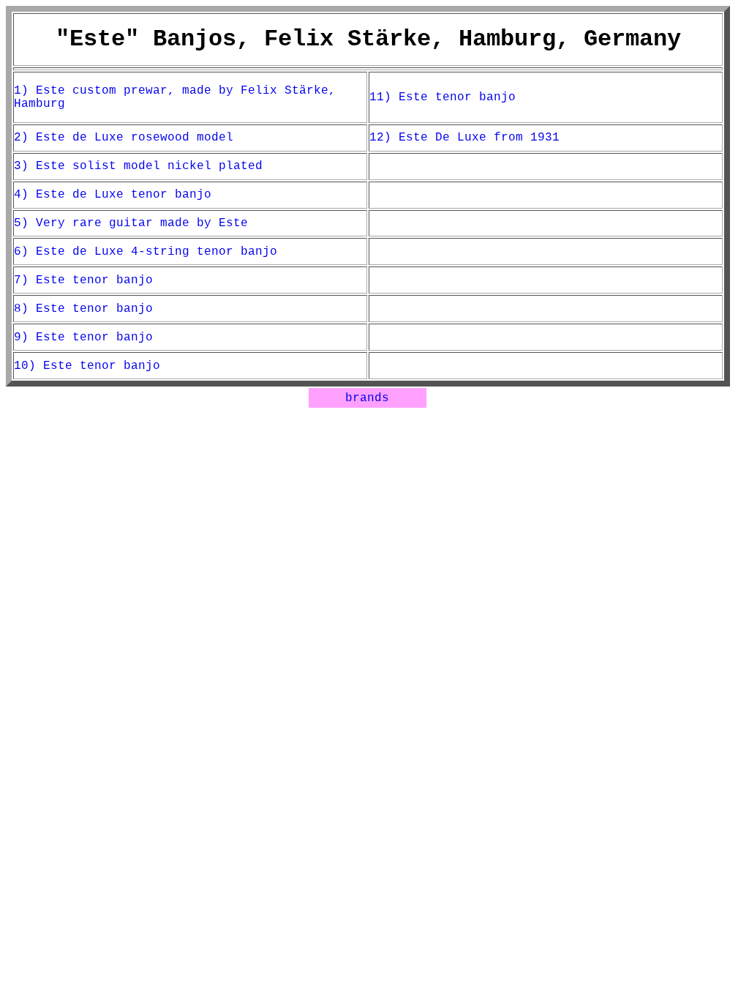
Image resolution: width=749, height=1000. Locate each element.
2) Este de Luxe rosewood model (123, 137)
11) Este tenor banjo (442, 97)
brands (367, 398)
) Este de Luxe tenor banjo (116, 194)
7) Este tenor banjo (83, 280)
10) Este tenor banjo (87, 366)
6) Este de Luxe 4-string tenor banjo (145, 251)
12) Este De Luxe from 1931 (464, 137)
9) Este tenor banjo (83, 337)
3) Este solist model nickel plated (138, 166)
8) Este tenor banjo (83, 309)
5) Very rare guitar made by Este (131, 223)
